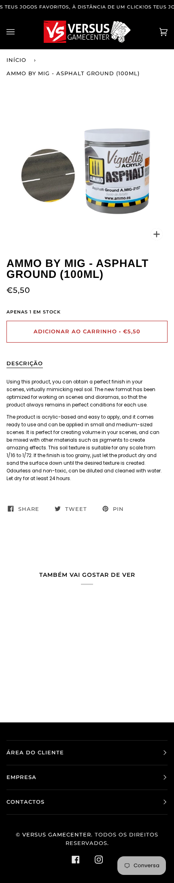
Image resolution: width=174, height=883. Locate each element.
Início (16, 60)
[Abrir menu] (18, 32)
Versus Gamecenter (56, 835)
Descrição (24, 363)
